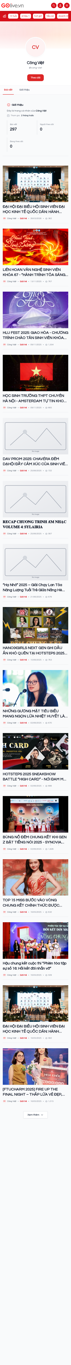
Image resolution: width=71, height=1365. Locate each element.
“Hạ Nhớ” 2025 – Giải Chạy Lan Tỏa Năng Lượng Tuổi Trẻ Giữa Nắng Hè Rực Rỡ (32, 590)
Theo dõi (35, 77)
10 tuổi (13, 16)
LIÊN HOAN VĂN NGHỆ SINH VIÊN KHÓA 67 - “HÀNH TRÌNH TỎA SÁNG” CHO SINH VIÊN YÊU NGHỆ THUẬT (35, 275)
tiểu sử (50, 16)
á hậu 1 (26, 16)
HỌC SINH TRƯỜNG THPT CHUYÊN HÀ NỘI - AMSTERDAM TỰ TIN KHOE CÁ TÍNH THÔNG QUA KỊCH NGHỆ (34, 401)
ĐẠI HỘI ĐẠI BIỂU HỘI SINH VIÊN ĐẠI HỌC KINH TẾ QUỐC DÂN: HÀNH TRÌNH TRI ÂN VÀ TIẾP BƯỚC (34, 212)
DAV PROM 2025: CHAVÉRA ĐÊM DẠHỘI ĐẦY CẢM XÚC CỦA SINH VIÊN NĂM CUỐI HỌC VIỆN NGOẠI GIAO (35, 464)
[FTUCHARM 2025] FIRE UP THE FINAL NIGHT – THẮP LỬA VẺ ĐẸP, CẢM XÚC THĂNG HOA (32, 1094)
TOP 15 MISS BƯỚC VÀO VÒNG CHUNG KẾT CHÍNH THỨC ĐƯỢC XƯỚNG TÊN (31, 905)
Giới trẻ (23, 218)
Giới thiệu (24, 90)
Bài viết (8, 90)
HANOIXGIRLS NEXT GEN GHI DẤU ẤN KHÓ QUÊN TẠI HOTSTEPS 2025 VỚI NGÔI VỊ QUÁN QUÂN (33, 653)
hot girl (38, 16)
